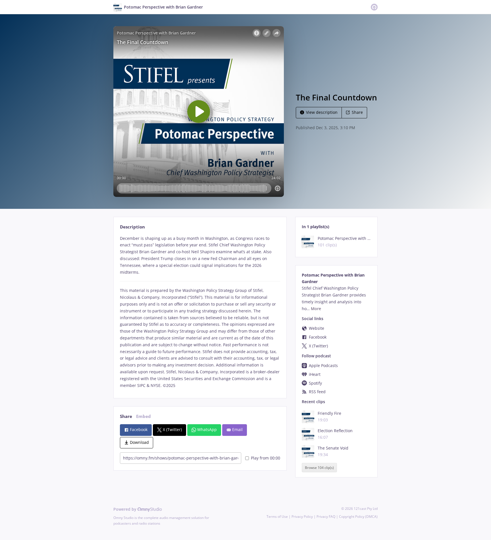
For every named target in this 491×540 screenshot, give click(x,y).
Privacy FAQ (326, 516)
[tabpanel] (200, 312)
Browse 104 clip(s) (319, 467)
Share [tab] (126, 416)
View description (322, 112)
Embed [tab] (143, 416)
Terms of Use (277, 516)
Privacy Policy (302, 516)
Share (357, 112)
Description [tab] (132, 227)
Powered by (125, 509)
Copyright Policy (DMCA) (358, 516)
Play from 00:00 (265, 458)
